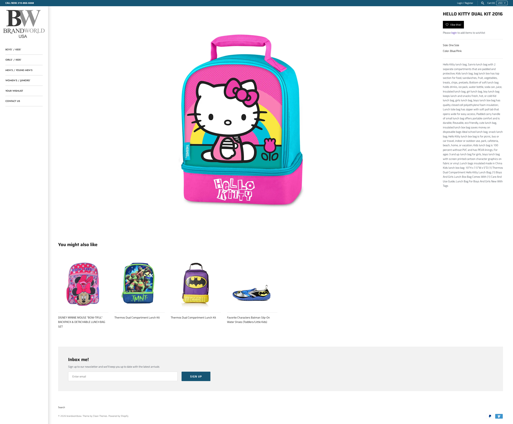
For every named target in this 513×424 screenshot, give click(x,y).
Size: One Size (451, 45)
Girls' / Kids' (13, 59)
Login (460, 3)
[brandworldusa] (24, 23)
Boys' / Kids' (13, 49)
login (454, 32)
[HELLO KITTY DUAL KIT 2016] (242, 119)
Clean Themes (100, 416)
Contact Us (12, 101)
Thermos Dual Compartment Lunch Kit (137, 317)
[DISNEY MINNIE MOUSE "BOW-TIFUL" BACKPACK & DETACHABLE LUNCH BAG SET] (83, 283)
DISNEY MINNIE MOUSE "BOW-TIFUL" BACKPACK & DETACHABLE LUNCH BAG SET (81, 322)
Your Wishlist (14, 90)
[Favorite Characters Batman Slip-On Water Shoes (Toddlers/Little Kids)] (252, 283)
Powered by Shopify (118, 416)
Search (61, 407)
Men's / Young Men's (18, 70)
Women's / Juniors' (17, 80)
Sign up (196, 376)
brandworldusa (74, 416)
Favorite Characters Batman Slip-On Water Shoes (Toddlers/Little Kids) (248, 319)
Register (469, 3)
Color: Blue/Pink (452, 51)
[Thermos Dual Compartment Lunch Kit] (139, 283)
